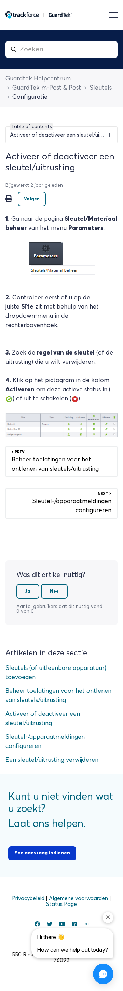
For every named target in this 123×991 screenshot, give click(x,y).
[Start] (38, 15)
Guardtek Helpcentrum (38, 79)
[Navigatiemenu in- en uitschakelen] (113, 15)
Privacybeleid (29, 898)
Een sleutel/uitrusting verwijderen (51, 760)
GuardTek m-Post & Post (46, 88)
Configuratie (29, 97)
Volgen (32, 199)
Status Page (61, 904)
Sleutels (101, 88)
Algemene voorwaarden (79, 898)
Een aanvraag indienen (42, 853)
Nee (54, 591)
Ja (27, 591)
